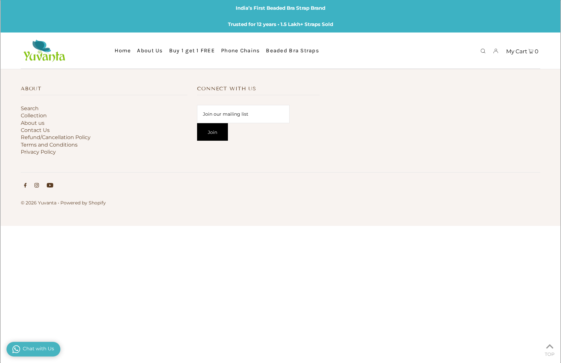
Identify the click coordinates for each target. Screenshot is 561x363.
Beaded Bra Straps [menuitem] (292, 50)
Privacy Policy (38, 152)
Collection (34, 115)
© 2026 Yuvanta (38, 203)
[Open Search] (483, 50)
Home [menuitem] (123, 50)
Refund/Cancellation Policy (56, 137)
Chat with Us (38, 348)
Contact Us (35, 130)
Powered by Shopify (83, 203)
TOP (550, 354)
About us (32, 123)
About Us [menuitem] (150, 50)
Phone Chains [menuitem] (240, 50)
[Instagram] (36, 185)
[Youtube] (50, 185)
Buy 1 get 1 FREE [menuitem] (192, 50)
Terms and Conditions (49, 145)
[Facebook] (25, 185)
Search (30, 108)
